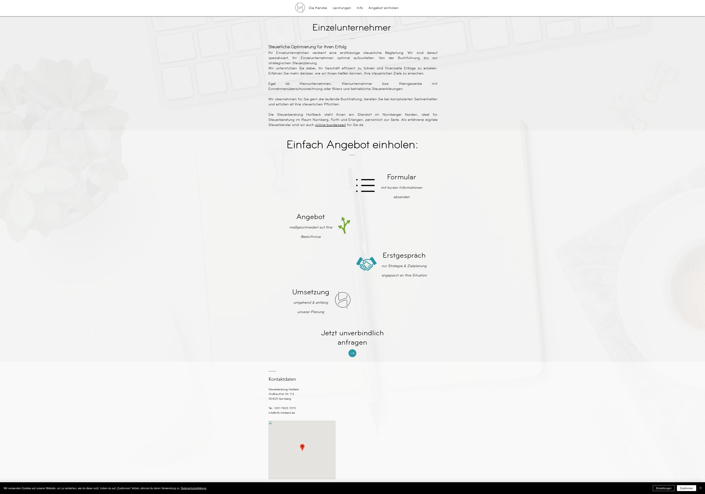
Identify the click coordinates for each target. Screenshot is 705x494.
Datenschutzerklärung (193, 488)
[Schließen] (700, 488)
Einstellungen (664, 488)
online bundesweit (330, 125)
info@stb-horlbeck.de (282, 413)
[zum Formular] (352, 353)
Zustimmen (686, 488)
